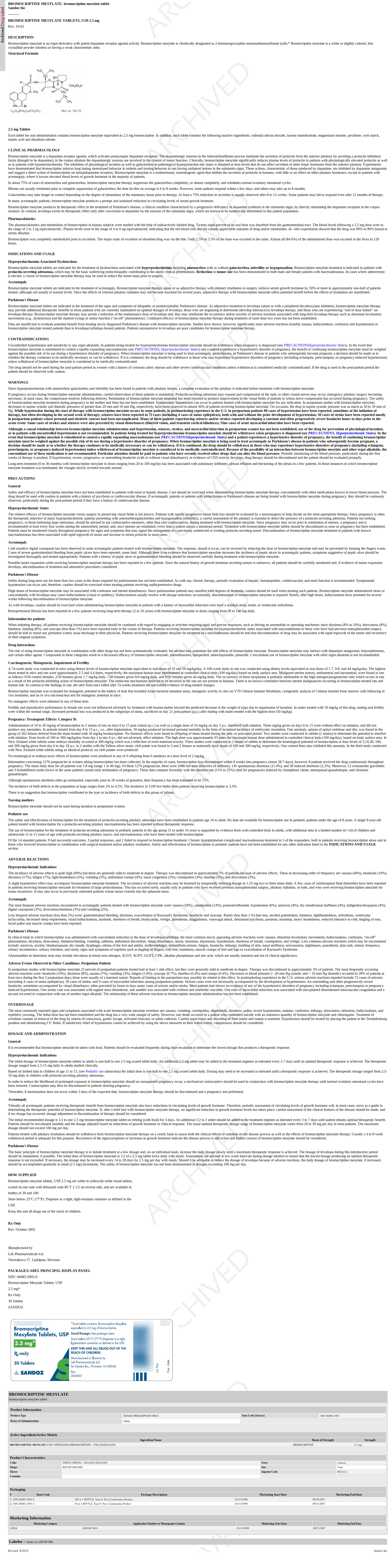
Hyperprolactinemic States (327, 345)
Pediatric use (95, 1071)
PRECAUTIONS (296, 345)
